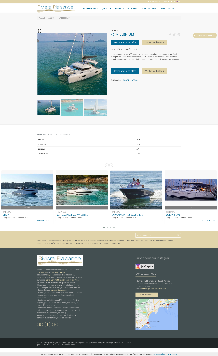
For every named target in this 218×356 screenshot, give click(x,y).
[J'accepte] (172, 354)
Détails (27, 208)
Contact (128, 342)
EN (179, 2)
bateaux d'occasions (59, 290)
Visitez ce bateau (154, 42)
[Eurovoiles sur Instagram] (144, 267)
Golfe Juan (50, 280)
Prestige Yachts (58, 272)
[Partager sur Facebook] (170, 35)
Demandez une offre (125, 42)
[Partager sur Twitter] (174, 35)
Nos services (167, 8)
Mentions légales (118, 342)
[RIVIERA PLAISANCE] (55, 6)
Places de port (95, 342)
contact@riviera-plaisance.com (153, 288)
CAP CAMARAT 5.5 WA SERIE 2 (127, 214)
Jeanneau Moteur (62, 342)
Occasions (133, 8)
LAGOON (126, 80)
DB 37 (6, 214)
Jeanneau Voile (74, 342)
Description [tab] (44, 134)
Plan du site (106, 342)
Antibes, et (59, 280)
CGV (40, 345)
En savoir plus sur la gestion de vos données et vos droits (96, 243)
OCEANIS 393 (173, 214)
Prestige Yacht (91, 8)
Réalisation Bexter (68, 345)
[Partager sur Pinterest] (179, 35)
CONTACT (165, 2)
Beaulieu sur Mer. (71, 280)
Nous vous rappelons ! (205, 35)
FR (174, 2)
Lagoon (50, 275)
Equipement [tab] (63, 134)
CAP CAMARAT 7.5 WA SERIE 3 (72, 214)
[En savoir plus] (159, 354)
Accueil (39, 342)
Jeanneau (107, 8)
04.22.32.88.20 (154, 2)
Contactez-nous (146, 294)
